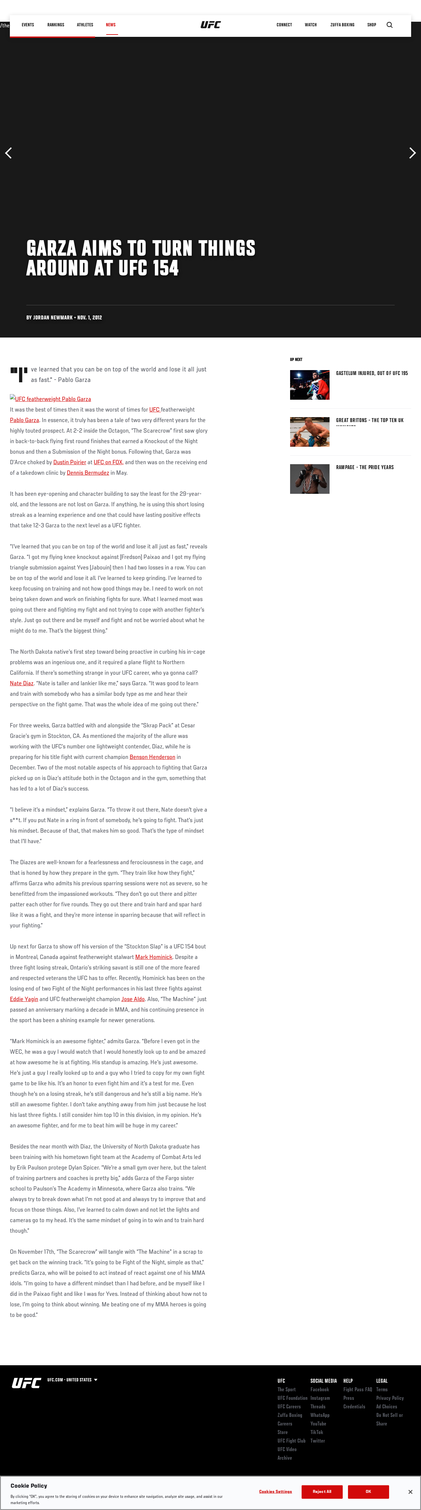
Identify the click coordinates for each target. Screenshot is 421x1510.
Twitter (317, 1441)
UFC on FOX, (109, 462)
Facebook (319, 1390)
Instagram (320, 1398)
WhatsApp (320, 1416)
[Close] (410, 1492)
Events (28, 25)
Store (283, 1433)
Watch (311, 25)
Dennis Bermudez (88, 473)
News (110, 25)
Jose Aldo (133, 999)
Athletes (85, 25)
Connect (284, 25)
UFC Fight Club (292, 1441)
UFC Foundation (293, 1398)
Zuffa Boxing (343, 25)
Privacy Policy (390, 1398)
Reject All (322, 1492)
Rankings (55, 25)
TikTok (316, 1433)
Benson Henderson (152, 757)
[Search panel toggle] (389, 25)
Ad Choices (386, 1407)
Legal (381, 1381)
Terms (382, 1390)
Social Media (323, 1381)
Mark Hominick (153, 957)
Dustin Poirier (69, 462)
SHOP (371, 25)
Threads (318, 1407)
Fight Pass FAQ (357, 1390)
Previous (10, 153)
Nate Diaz (22, 683)
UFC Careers (289, 1407)
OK (368, 1492)
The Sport (287, 1390)
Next (410, 153)
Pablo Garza (24, 420)
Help (348, 1381)
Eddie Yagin (24, 999)
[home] (211, 25)
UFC (155, 410)
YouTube (318, 1424)
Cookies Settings (275, 1492)
